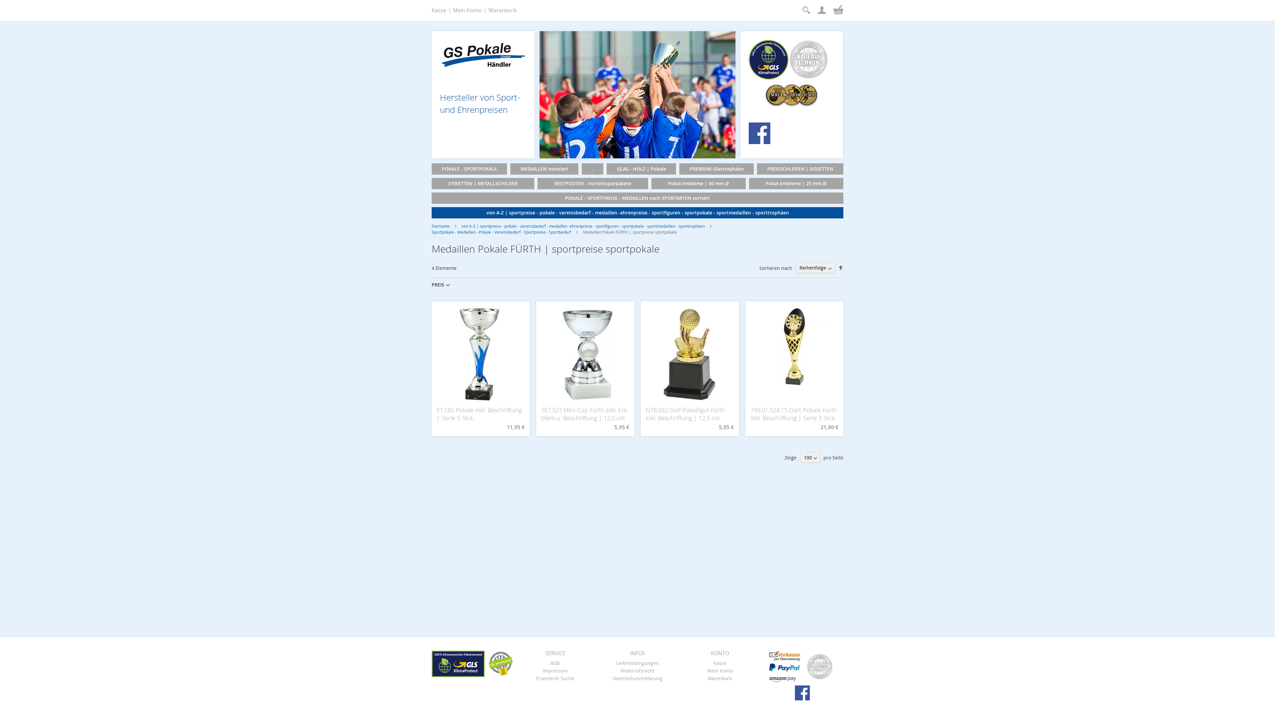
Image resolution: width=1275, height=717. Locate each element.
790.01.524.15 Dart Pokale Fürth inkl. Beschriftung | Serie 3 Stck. (793, 414)
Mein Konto (467, 10)
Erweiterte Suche (555, 678)
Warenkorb (502, 10)
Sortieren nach (775, 268)
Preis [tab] (438, 284)
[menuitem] (469, 169)
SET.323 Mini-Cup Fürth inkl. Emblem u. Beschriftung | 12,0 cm (585, 414)
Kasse (439, 10)
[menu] (637, 191)
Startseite (441, 226)
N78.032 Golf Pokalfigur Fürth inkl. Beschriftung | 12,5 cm (685, 414)
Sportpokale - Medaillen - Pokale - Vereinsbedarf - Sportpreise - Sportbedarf (501, 232)
